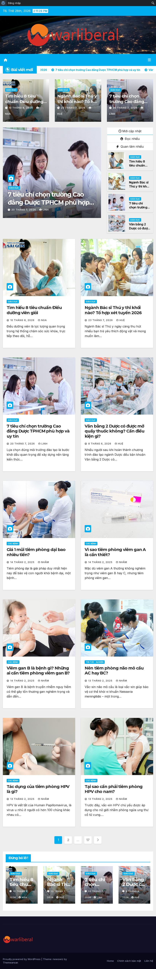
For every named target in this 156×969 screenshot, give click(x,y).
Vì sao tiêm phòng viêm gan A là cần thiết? (115, 552)
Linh (44, 443)
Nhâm (45, 562)
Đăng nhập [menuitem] (14, 3)
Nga (44, 320)
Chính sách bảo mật (129, 960)
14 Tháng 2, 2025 (22, 562)
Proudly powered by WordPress (22, 959)
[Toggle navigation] (149, 60)
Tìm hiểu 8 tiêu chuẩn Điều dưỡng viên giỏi (24, 102)
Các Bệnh (13, 543)
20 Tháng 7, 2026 (125, 107)
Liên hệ (148, 960)
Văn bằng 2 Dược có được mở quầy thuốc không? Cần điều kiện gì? (50, 202)
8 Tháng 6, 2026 (23, 209)
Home (110, 960)
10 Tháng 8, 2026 (21, 107)
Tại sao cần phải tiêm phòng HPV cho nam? (113, 789)
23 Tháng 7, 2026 (73, 107)
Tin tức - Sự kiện (94, 662)
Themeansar (10, 962)
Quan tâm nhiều (132, 146)
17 (88, 840)
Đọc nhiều (132, 139)
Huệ (43, 209)
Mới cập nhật (131, 131)
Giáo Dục (11, 90)
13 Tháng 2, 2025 (100, 680)
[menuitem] (3, 3)
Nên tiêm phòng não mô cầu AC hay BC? (114, 670)
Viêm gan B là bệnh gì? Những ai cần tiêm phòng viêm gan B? (38, 670)
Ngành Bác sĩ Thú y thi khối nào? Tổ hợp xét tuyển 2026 (78, 102)
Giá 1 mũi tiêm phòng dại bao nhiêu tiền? (36, 552)
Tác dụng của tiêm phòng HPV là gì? (38, 789)
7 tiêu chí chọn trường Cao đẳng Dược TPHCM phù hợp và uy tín (127, 104)
